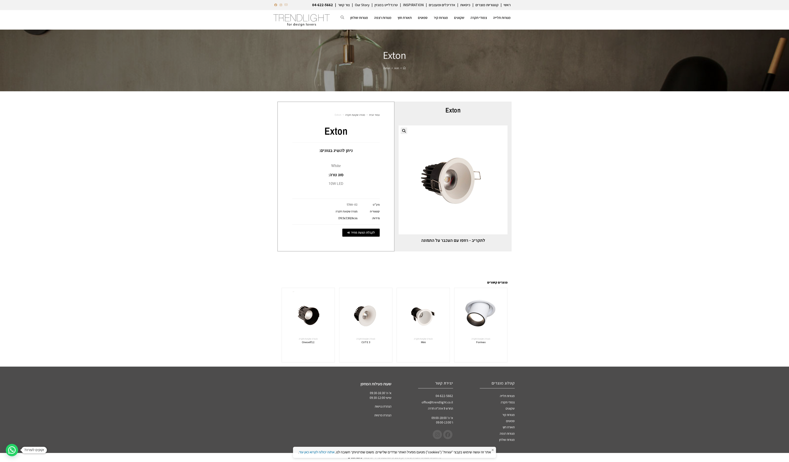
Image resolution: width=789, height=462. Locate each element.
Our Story (362, 4)
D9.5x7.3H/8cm (348, 218)
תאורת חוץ (509, 427)
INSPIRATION (413, 4)
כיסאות (465, 4)
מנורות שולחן (507, 440)
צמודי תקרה (508, 402)
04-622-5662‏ (322, 4)
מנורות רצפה (507, 433)
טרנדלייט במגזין (386, 4)
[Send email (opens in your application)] (286, 5)
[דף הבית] (404, 68)
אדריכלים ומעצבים (442, 4)
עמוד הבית (374, 115)
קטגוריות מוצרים (486, 4)
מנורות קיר (508, 415)
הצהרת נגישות (383, 406)
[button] (404, 130)
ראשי (507, 4)
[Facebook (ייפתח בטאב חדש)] (276, 5)
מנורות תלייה (507, 396)
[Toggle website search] (342, 17)
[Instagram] (437, 434)
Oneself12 (308, 342)
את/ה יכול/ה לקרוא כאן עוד (317, 452)
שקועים (510, 408)
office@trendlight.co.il (437, 402)
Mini (423, 342)
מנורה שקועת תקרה (355, 115)
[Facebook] (447, 434)
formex (481, 342)
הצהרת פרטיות (382, 415)
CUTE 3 (365, 342)
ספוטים (510, 421)
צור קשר (344, 4)
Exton (387, 68)
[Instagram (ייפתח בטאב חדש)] (280, 5)
